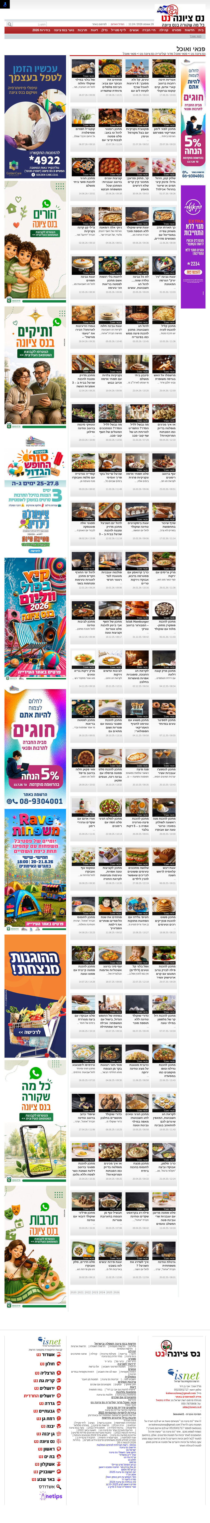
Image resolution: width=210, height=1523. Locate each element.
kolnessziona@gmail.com (181, 1413)
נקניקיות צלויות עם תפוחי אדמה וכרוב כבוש (111, 399)
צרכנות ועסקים (127, 1402)
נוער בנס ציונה (64, 30)
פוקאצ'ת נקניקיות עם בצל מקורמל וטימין (137, 153)
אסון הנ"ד (131, 1495)
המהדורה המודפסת (125, 1443)
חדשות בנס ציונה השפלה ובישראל (115, 1364)
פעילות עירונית (108, 1374)
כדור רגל (131, 1382)
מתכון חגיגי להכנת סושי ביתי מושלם (84, 202)
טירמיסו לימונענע (83, 1085)
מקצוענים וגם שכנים (100, 1405)
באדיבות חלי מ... (113, 1289)
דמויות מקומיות (128, 1392)
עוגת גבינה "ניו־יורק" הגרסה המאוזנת (165, 301)
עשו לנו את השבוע (107, 1392)
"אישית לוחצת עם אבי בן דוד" (121, 1410)
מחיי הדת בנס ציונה (112, 1376)
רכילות (132, 1387)
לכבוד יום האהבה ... (84, 550)
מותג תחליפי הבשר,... (111, 1092)
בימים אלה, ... (142, 501)
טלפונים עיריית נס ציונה (121, 1428)
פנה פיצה (143, 789)
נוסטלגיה (130, 1397)
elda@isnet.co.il (192, 1427)
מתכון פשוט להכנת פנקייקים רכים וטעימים (165, 941)
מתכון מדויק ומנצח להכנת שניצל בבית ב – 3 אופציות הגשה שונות (83, 403)
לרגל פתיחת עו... (86, 895)
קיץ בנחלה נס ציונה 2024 (123, 1502)
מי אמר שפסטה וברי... (83, 748)
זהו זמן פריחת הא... (85, 1289)
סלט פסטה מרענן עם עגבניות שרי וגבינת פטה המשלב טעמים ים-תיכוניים (164, 1241)
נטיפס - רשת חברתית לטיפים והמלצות (116, 1465)
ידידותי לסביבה (127, 1384)
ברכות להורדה (116, 1448)
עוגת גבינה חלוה (111, 346)
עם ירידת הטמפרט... (165, 698)
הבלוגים (132, 1445)
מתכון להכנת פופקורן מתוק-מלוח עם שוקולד (165, 645)
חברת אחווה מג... (140, 255)
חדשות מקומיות (117, 1366)
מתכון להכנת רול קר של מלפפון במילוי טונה (165, 1039)
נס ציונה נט (197, 74)
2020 (73, 1313)
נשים (92, 1443)
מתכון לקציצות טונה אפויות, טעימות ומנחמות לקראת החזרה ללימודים (111, 896)
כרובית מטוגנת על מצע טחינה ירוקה (139, 1089)
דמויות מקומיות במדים (82, 1392)
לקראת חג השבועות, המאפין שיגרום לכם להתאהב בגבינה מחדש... (164, 1142)
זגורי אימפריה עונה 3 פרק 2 (122, 1507)
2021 (80, 1313)
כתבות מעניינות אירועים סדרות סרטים (91, 1453)
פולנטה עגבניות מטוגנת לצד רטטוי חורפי (112, 596)
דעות (94, 30)
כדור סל (120, 1382)
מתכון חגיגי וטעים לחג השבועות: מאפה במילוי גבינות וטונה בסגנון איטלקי (137, 1142)
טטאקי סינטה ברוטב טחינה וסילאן (86, 448)
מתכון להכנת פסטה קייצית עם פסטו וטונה (84, 990)
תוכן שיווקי (131, 1405)
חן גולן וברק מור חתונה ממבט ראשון (117, 1487)
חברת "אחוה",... (140, 1240)
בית (201, 30)
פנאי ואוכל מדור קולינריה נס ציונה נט (163, 74)
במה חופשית (95, 1410)
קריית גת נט (130, 1477)
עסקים (118, 1405)
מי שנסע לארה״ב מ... (138, 403)
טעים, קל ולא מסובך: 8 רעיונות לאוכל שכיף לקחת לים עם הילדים (138, 108)
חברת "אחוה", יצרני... (84, 1142)
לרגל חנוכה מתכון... (85, 649)
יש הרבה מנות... (167, 353)
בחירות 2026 (41, 30)
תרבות (82, 30)
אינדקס (132, 1420)
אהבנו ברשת (105, 1443)
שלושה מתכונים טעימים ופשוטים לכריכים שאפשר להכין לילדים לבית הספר (138, 896)
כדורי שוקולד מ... (113, 1142)
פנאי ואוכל (195, 36)
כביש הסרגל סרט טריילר (123, 1485)
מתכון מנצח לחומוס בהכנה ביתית (139, 1187)
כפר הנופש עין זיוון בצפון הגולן (121, 1497)
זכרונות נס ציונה (110, 1399)
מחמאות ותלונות (126, 1412)
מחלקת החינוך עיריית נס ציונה (120, 1430)
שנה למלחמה (128, 1458)
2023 (95, 1313)
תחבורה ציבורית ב (86, 1458)
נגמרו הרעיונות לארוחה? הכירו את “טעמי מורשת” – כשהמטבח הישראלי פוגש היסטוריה (85, 357)
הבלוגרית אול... (114, 994)
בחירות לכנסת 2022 (125, 1453)
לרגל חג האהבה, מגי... (83, 107)
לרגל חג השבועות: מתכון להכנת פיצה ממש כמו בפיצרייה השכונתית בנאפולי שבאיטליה (137, 357)
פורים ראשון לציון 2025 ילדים (121, 1505)
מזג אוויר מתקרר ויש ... (83, 698)
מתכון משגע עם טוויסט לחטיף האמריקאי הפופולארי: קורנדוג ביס (138, 748)
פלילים (132, 1366)
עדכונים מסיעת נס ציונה (123, 1455)
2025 (109, 1313)
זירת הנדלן (118, 1445)
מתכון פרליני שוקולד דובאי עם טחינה (84, 1237)
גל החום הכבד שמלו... (83, 156)
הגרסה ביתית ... (167, 156)
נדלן (104, 30)
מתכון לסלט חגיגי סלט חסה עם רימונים (110, 842)
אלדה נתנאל (163, 1420)
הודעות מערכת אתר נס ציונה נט (116, 1450)
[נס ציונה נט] (177, 1381)
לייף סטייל (118, 30)
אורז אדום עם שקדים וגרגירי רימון (86, 842)
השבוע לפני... (129, 1399)
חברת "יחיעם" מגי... (85, 255)
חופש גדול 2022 (96, 1448)
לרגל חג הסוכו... (87, 797)
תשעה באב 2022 (87, 1450)
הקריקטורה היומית (108, 1458)
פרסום (132, 1482)
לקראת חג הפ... (168, 501)
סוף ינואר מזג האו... (166, 600)
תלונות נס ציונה (105, 1415)
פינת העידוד (129, 1440)
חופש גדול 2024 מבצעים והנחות (90, 1455)
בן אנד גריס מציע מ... (138, 945)
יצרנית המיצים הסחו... (164, 797)
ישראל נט (131, 1470)
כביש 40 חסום (128, 1490)
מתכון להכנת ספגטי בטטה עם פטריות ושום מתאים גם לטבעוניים (111, 748)
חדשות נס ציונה (100, 1445)
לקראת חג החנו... (113, 698)
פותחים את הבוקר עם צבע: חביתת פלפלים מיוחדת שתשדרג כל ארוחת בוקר (111, 108)
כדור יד (108, 1382)
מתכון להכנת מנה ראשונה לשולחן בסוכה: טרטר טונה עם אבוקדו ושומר (164, 846)
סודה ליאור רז (129, 1500)
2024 (102, 1313)
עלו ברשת (94, 1387)
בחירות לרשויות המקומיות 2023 (117, 1433)
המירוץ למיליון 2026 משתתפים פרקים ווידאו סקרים (109, 1460)
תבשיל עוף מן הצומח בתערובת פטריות (111, 1237)
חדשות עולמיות (125, 1369)
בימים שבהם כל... (113, 501)
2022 (88, 1313)
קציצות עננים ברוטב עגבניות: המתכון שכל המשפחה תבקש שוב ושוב (111, 206)
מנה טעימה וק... (87, 501)
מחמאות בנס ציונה (126, 1415)
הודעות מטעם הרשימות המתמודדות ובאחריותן (112, 1435)
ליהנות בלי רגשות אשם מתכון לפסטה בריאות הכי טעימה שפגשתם (110, 305)
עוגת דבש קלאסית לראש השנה (166, 892)
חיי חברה (149, 30)
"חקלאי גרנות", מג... (165, 1191)
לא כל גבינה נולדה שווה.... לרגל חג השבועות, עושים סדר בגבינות (138, 305)
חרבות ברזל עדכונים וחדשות (119, 1438)
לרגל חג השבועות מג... (83, 304)
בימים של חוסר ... (86, 1043)
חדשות (190, 30)
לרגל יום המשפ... (140, 550)
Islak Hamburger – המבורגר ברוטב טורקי (137, 645)
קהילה (163, 30)
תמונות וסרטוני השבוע (114, 1387)
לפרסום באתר (99, 24)
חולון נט (131, 1480)
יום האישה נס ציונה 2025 (123, 1492)
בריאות (123, 1374)
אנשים (134, 30)
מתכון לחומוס (86, 937)
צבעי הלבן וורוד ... (167, 403)
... (148, 160)
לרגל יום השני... (141, 1289)
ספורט (176, 30)
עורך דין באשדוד (127, 1475)
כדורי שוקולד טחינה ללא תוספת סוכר (140, 1039)
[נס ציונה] (180, 26)
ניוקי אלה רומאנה (110, 248)
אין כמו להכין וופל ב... (138, 994)
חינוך (133, 1374)
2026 (116, 1313)
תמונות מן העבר (90, 1399)
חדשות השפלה (97, 1366)
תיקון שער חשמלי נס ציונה (122, 1472)
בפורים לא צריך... (167, 550)
